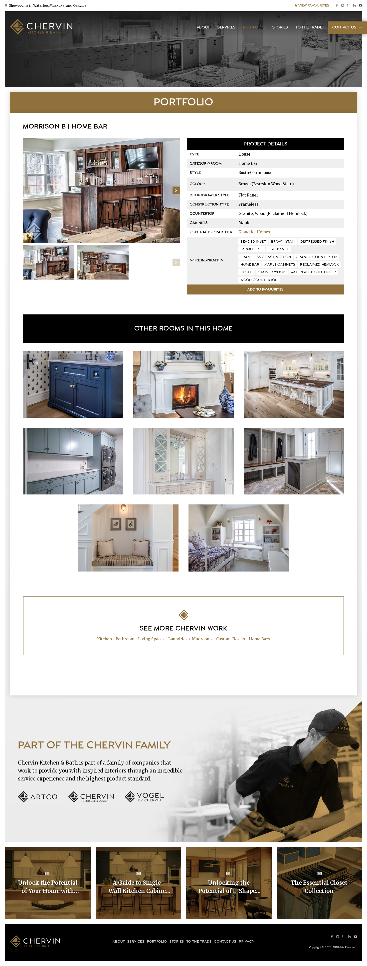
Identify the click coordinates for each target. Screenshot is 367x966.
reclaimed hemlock (319, 264)
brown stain (283, 241)
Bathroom (125, 639)
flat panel (278, 249)
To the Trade (309, 27)
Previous (26, 190)
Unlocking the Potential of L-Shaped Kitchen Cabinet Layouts (228, 887)
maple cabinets (279, 264)
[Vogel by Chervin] (144, 801)
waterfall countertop (313, 272)
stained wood (272, 272)
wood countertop (259, 280)
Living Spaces (151, 639)
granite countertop (316, 257)
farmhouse (251, 249)
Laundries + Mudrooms (190, 639)
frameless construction (265, 257)
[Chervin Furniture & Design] (96, 801)
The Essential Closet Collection (319, 886)
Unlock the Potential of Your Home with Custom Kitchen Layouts (48, 887)
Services (226, 27)
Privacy (246, 941)
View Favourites (313, 5)
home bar (249, 264)
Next (176, 190)
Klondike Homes (254, 232)
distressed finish (317, 241)
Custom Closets (230, 639)
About (203, 27)
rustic (246, 272)
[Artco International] (42, 801)
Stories (280, 27)
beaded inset (253, 241)
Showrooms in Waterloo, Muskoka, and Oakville (46, 5)
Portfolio (254, 27)
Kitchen (104, 639)
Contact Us (344, 27)
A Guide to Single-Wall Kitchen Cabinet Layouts (138, 887)
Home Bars (259, 639)
